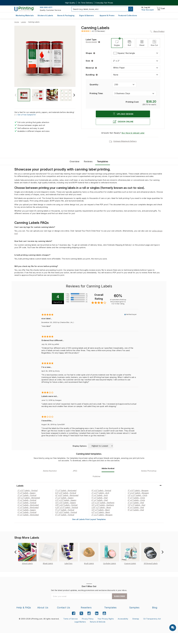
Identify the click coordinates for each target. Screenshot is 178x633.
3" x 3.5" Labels (138, 490)
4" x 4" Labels (27, 510)
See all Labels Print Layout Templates (89, 519)
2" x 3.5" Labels (28, 490)
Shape (89, 53)
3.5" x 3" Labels (101, 510)
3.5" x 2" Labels (29, 498)
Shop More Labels (26, 537)
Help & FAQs (23, 607)
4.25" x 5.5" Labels (66, 507)
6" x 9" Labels (64, 515)
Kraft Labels (89, 563)
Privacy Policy (88, 619)
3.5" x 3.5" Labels (65, 503)
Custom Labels (130, 563)
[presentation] (15, 95)
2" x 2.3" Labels (102, 515)
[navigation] (147, 10)
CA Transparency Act (152, 619)
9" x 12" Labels (101, 490)
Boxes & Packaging (65, 15)
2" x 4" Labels (27, 495)
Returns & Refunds (97, 622)
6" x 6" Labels (136, 500)
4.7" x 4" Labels (101, 512)
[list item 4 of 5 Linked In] (96, 613)
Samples (134, 607)
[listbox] (135, 53)
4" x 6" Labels (27, 512)
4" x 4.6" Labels (138, 493)
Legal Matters (80, 622)
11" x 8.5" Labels (66, 495)
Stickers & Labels (45, 15)
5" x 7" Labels (64, 510)
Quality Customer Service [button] (50, 10)
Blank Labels (48, 563)
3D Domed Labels (151, 563)
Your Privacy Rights (106, 619)
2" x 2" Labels (64, 498)
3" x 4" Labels (27, 500)
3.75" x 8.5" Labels (66, 505)
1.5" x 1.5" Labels (137, 495)
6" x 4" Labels (28, 515)
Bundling (90, 74)
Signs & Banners (86, 15)
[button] (130, 9)
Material (90, 68)
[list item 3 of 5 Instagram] (89, 613)
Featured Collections (127, 15)
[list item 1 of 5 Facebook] (73, 613)
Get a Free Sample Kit (26, 115)
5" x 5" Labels (136, 498)
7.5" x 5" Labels (136, 505)
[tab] (117, 43)
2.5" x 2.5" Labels (65, 500)
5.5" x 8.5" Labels (66, 512)
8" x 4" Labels (136, 507)
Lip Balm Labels (109, 563)
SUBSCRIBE (119, 596)
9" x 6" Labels (136, 510)
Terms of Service (70, 619)
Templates (110, 607)
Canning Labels (95, 28)
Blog (154, 607)
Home (16, 22)
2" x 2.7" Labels (100, 493)
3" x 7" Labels (27, 503)
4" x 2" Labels (28, 505)
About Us (42, 607)
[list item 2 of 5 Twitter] (81, 613)
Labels (23, 22)
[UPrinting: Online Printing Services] (24, 9)
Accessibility (123, 619)
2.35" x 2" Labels (101, 507)
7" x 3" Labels (65, 490)
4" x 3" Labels (28, 507)
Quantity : (94, 84)
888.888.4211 (46, 7)
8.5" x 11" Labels (65, 493)
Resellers (86, 607)
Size (88, 61)
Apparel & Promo (107, 15)
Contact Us (63, 607)
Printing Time (96, 93)
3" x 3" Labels (26, 493)
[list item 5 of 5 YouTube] (104, 613)
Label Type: (91, 39)
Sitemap (135, 619)
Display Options (80, 446)
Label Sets (69, 563)
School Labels (27, 563)
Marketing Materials (25, 15)
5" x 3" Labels (100, 498)
